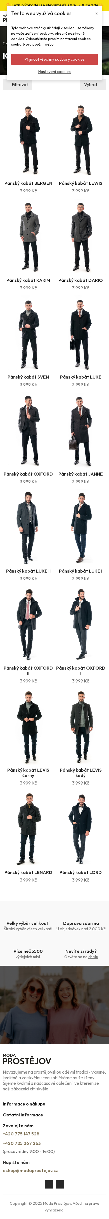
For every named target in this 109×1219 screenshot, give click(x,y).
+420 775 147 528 (21, 1134)
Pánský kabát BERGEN (28, 183)
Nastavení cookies (54, 71)
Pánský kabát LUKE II (28, 571)
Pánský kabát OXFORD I (80, 670)
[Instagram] (60, 1184)
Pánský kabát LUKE (80, 377)
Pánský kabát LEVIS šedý (81, 772)
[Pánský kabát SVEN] (28, 333)
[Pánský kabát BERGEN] (28, 139)
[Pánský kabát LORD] (80, 828)
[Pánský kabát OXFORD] (28, 430)
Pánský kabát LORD (81, 872)
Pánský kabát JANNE (80, 474)
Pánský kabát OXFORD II (28, 670)
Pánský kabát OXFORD (28, 474)
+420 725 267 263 (22, 1143)
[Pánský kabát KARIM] (28, 236)
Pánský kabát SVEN (28, 377)
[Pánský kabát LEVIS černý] (28, 726)
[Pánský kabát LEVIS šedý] (80, 726)
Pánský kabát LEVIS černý (28, 772)
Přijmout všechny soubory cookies (55, 59)
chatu (93, 956)
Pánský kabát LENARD (28, 872)
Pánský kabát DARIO (80, 280)
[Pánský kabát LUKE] (80, 333)
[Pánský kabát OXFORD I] (80, 624)
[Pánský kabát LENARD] (28, 828)
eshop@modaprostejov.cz (30, 1170)
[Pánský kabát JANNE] (80, 430)
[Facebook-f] (49, 1184)
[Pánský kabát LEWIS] (80, 139)
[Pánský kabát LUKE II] (28, 527)
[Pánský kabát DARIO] (80, 236)
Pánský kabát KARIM (28, 280)
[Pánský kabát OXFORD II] (28, 624)
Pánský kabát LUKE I (80, 571)
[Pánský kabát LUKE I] (80, 527)
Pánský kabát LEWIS (80, 183)
